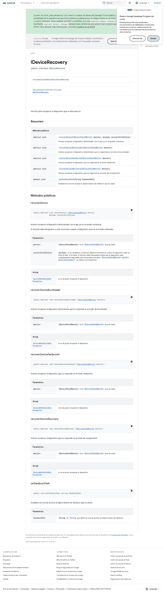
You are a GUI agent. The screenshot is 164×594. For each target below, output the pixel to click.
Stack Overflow (116, 575)
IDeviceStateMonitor (83, 137)
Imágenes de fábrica (11, 571)
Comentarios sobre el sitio (77, 589)
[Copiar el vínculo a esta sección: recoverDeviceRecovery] (61, 419)
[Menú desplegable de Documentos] (34, 3)
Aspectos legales (38, 589)
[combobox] (114, 3)
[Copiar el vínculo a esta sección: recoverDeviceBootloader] (63, 290)
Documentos (26, 3)
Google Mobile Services (119, 571)
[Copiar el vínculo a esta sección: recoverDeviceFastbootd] (61, 354)
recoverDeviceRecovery (70, 169)
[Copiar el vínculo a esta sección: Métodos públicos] (58, 195)
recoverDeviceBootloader (71, 148)
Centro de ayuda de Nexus (120, 564)
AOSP (33, 53)
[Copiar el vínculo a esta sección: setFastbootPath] (52, 483)
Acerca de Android (10, 589)
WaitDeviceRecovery (41, 92)
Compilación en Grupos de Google (70, 575)
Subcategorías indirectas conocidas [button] (47, 91)
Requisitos (7, 560)
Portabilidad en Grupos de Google (69, 579)
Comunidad (24, 589)
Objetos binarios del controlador (15, 575)
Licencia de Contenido (120, 535)
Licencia (50, 589)
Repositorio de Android (11, 556)
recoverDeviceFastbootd (70, 158)
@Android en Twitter (64, 556)
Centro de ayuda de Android (121, 556)
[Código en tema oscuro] (131, 210)
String (73, 518)
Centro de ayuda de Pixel (119, 560)
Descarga (6, 564)
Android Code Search (50, 3)
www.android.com (117, 567)
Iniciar (153, 38)
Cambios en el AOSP (85, 27)
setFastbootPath (66, 179)
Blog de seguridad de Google (68, 567)
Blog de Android (63, 564)
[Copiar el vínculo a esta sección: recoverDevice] (50, 203)
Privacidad (60, 589)
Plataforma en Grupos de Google (69, 571)
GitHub (5, 579)
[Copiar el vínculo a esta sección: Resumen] (45, 121)
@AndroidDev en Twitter (66, 560)
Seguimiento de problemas (120, 579)
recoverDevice (65, 137)
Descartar (138, 38)
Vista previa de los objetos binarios (16, 567)
